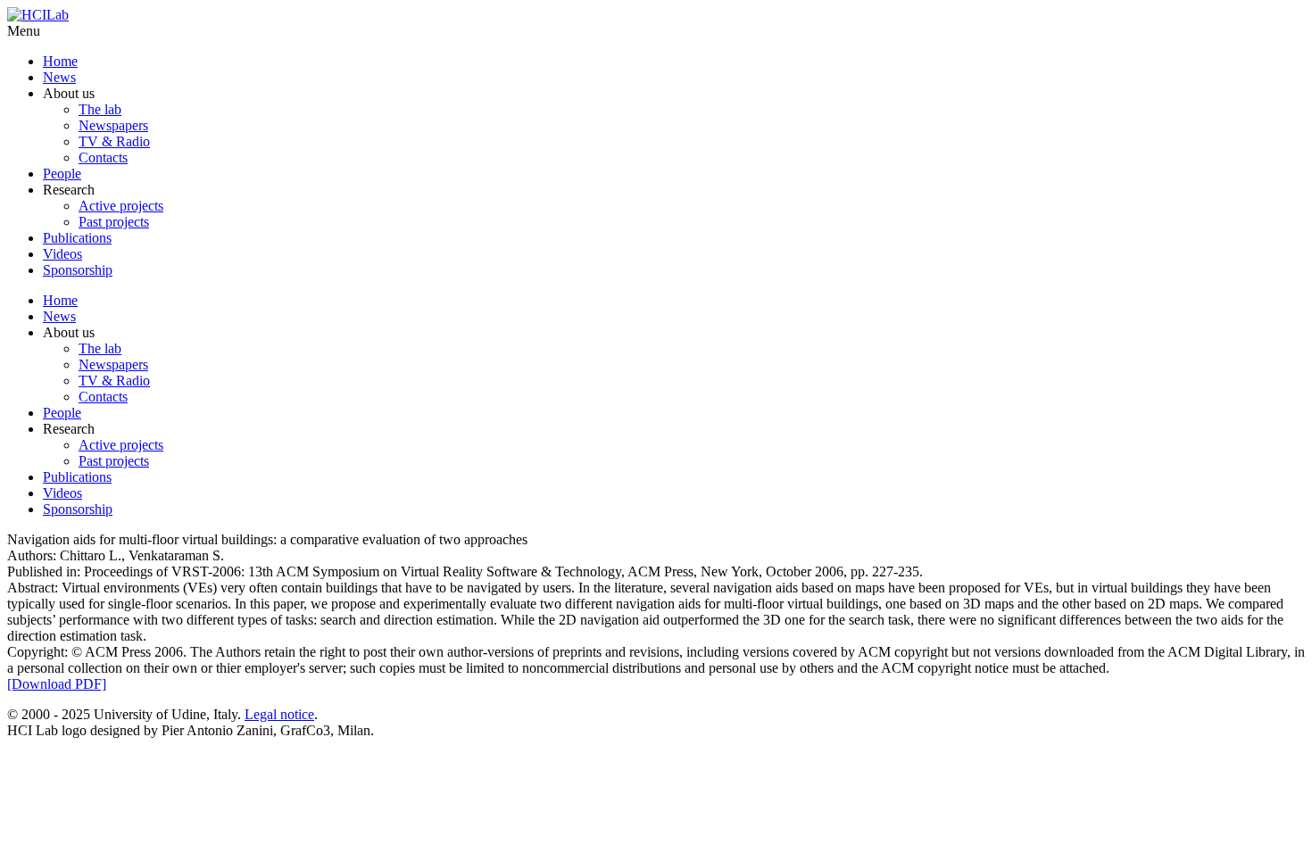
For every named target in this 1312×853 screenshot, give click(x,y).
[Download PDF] (56, 684)
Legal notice (279, 714)
